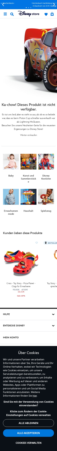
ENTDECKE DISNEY (14, 325)
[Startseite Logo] (29, 14)
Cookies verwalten (28, 443)
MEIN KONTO (11, 337)
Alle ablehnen (28, 423)
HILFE (6, 314)
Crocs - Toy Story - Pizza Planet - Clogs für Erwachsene (21, 285)
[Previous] (3, 4)
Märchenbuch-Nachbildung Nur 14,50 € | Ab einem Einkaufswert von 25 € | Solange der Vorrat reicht (29, 4)
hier (35, 395)
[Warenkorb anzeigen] (52, 14)
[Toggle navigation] (5, 13)
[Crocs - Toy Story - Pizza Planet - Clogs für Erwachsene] (21, 263)
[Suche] (12, 14)
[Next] (53, 4)
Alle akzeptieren (28, 433)
